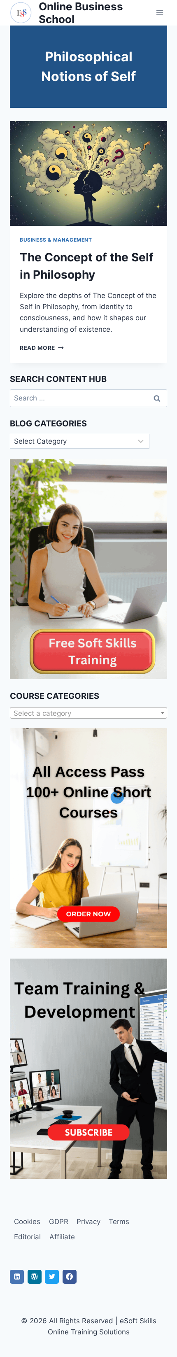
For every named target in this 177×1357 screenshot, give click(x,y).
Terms (119, 1221)
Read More (42, 347)
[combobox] (88, 713)
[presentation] (88, 173)
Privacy (88, 1221)
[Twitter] (52, 1277)
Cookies (27, 1221)
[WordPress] (35, 1277)
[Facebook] (70, 1277)
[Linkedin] (17, 1277)
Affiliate (62, 1237)
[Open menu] (159, 13)
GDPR (58, 1221)
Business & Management (56, 240)
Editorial (27, 1237)
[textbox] (88, 713)
